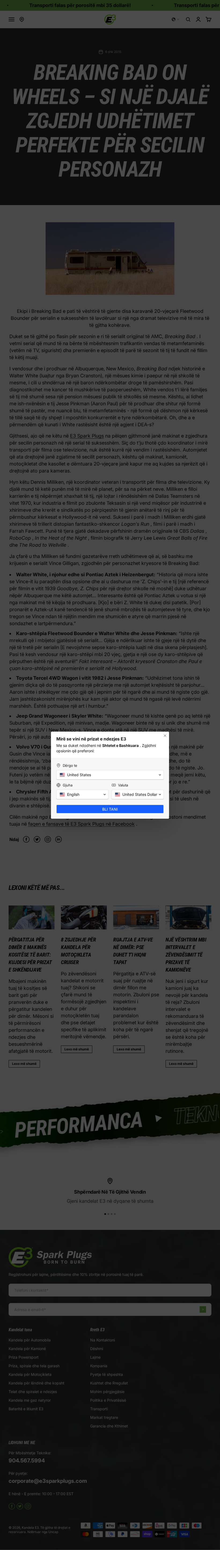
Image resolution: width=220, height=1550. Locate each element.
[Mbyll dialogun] (165, 736)
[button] (110, 775)
